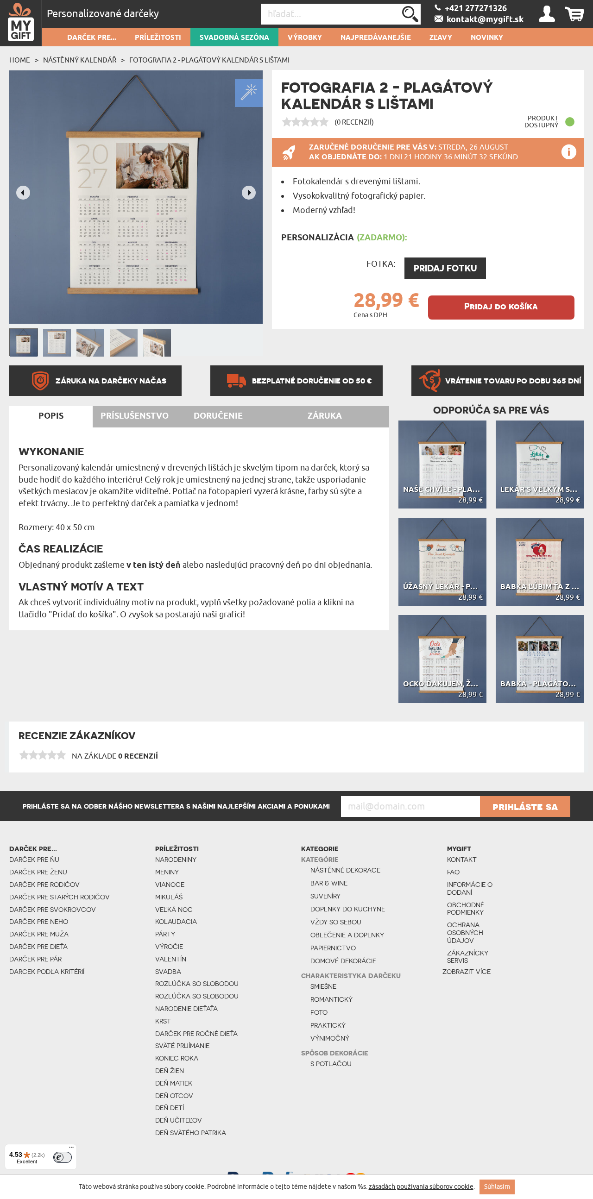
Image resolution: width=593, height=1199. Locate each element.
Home (19, 60)
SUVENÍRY (325, 896)
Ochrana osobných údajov (465, 932)
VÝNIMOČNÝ (329, 1038)
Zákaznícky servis (467, 957)
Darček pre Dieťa (38, 946)
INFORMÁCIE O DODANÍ (469, 888)
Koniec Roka (176, 1058)
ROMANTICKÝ (331, 999)
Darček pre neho (38, 921)
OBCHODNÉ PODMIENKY (465, 909)
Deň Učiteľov (178, 1120)
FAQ (453, 872)
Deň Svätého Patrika (190, 1132)
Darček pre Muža (39, 934)
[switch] (62, 1157)
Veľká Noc (174, 909)
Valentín (170, 959)
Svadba (168, 971)
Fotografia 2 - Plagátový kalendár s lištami (209, 60)
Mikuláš (169, 897)
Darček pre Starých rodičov (59, 897)
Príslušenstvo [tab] (135, 416)
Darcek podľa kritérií (46, 971)
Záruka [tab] (325, 416)
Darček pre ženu (38, 872)
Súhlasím (497, 1187)
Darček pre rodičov (44, 884)
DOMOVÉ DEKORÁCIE (343, 961)
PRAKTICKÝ (328, 1025)
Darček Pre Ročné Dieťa (196, 1033)
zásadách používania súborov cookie (421, 1187)
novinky (487, 38)
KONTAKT (462, 859)
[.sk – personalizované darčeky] (21, 23)
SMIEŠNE (323, 986)
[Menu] (71, 1149)
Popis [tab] (50, 416)
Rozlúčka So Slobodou (197, 983)
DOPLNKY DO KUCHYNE (347, 909)
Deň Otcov (174, 1095)
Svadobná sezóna (234, 38)
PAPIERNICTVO (333, 948)
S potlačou (331, 1063)
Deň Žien (169, 1070)
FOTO (319, 1012)
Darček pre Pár (35, 959)
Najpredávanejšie (376, 38)
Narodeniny (175, 859)
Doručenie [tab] (218, 416)
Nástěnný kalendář (79, 60)
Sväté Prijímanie (182, 1045)
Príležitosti (158, 38)
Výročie (169, 946)
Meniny (167, 872)
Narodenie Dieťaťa (186, 1008)
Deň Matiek (173, 1083)
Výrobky (305, 38)
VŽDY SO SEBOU (335, 922)
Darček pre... (91, 38)
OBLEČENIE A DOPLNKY (347, 935)
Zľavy (440, 38)
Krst (163, 1021)
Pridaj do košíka (501, 306)
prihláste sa (525, 806)
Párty (165, 934)
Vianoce (169, 884)
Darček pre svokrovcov (52, 909)
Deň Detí (169, 1107)
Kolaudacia (176, 921)
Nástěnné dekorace (345, 870)
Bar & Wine (328, 883)
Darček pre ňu (34, 859)
